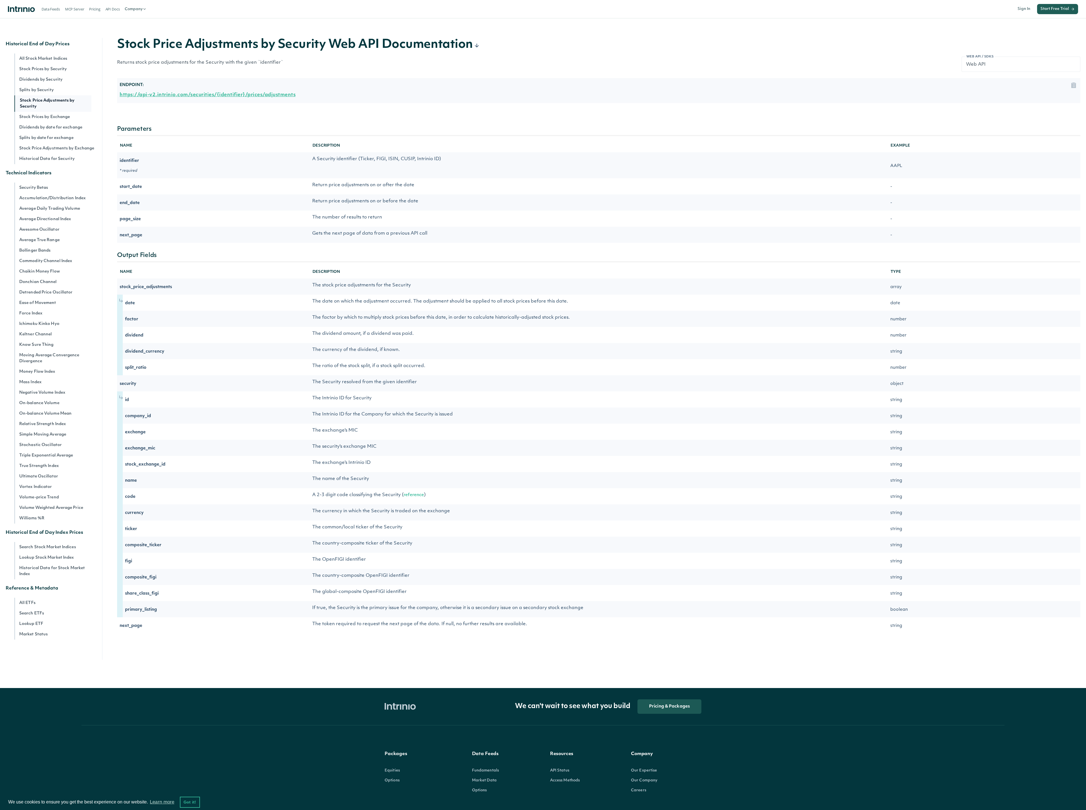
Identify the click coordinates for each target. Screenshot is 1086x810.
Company (134, 9)
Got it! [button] (190, 802)
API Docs (112, 9)
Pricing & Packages (669, 706)
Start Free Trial (1054, 9)
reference (414, 495)
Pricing (94, 9)
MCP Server (74, 9)
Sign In (1024, 9)
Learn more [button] (162, 802)
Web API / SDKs (980, 56)
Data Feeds (51, 9)
